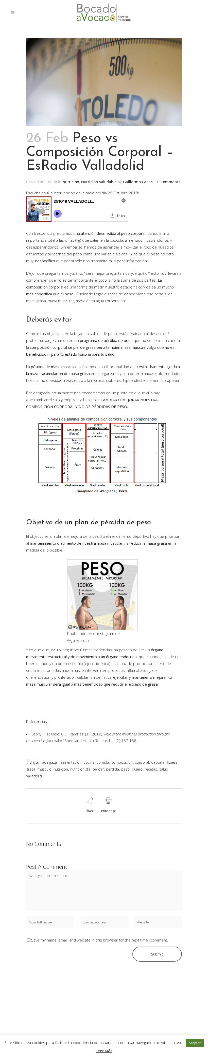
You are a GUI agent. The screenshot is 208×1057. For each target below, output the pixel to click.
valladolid (34, 776)
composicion (122, 762)
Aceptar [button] (195, 1042)
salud (163, 769)
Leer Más (104, 1050)
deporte (158, 762)
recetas (151, 769)
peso (125, 769)
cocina (89, 762)
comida (103, 762)
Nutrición (70, 181)
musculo (44, 769)
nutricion (61, 769)
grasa (30, 769)
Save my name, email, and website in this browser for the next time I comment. (99, 940)
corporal (142, 762)
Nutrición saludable (99, 181)
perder (98, 769)
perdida (112, 769)
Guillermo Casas (138, 181)
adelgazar (50, 762)
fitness (172, 762)
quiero (137, 769)
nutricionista (80, 769)
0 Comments (168, 181)
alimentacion (70, 762)
